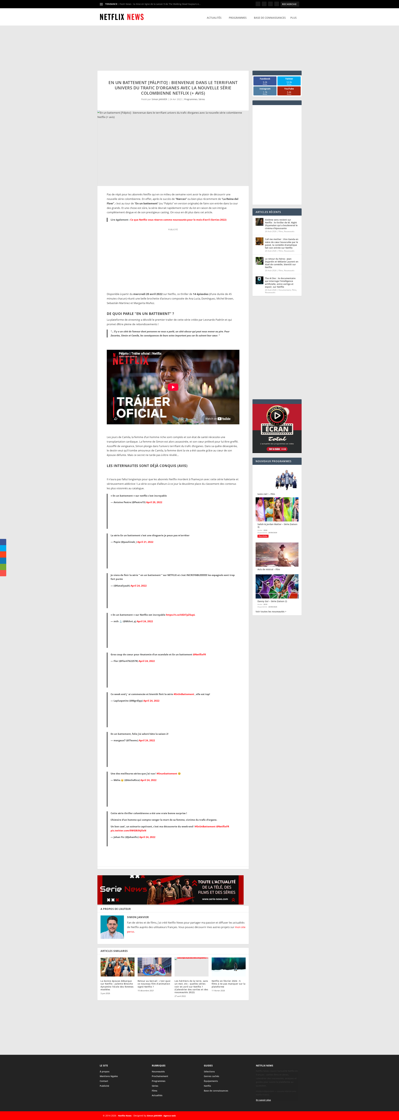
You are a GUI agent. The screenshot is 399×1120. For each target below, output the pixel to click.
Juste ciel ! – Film (266, 494)
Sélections (209, 1071)
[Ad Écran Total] (277, 452)
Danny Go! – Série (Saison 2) (272, 601)
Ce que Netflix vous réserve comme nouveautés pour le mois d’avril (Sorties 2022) (178, 219)
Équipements (211, 1081)
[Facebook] (272, 1115)
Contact (104, 1081)
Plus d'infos (263, 536)
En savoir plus (263, 1100)
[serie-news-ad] (170, 903)
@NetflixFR (199, 654)
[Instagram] (286, 1115)
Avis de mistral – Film (268, 569)
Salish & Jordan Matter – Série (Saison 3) (277, 525)
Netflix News (124, 1115)
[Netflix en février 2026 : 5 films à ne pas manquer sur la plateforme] (229, 966)
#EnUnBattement (184, 694)
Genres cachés (211, 1076)
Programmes (238, 17)
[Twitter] (279, 1115)
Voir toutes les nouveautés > (271, 611)
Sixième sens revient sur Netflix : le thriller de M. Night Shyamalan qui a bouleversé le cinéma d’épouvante (281, 224)
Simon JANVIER (159, 99)
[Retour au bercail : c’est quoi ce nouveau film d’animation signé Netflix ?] (155, 966)
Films (281, 231)
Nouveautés (289, 231)
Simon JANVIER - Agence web (161, 1115)
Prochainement (160, 1076)
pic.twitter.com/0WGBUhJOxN (128, 830)
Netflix (207, 1085)
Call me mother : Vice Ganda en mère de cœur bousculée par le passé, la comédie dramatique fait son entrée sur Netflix (281, 243)
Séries (202, 99)
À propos (104, 1071)
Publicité (104, 1085)
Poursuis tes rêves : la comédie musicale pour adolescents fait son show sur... (160, 3)
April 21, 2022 (145, 541)
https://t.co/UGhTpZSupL (180, 614)
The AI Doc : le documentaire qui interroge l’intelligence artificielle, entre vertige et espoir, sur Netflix (280, 282)
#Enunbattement (167, 773)
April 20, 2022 (154, 502)
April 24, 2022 (139, 585)
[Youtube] (293, 1115)
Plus (293, 17)
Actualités (214, 17)
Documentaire (285, 290)
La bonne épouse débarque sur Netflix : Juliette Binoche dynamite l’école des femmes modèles (117, 985)
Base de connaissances (270, 17)
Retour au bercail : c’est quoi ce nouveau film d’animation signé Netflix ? (154, 983)
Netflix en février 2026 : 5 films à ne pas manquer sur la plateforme (228, 983)
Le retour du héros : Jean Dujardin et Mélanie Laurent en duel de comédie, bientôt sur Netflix (281, 263)
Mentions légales (109, 1076)
